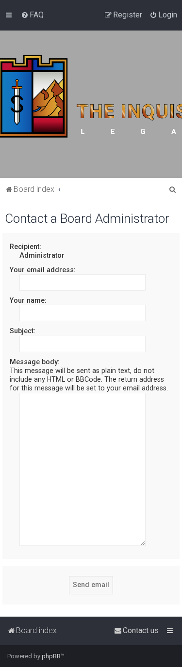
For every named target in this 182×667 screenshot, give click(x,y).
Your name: (28, 300)
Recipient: (25, 246)
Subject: (22, 331)
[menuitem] (32, 15)
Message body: (35, 362)
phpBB (51, 656)
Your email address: (43, 270)
